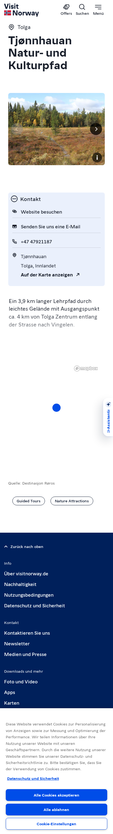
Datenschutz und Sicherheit (34, 605)
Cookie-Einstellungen (56, 823)
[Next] (96, 129)
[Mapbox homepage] (86, 368)
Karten (11, 702)
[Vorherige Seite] (17, 129)
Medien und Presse (25, 654)
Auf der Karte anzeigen (47, 274)
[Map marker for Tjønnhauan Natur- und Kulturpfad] (56, 408)
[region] (56, 771)
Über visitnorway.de (26, 573)
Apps (9, 692)
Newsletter (17, 643)
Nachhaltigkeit (20, 584)
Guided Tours (29, 500)
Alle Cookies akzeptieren (56, 794)
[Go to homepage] (21, 10)
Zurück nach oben (26, 546)
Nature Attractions (72, 500)
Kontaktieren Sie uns (27, 632)
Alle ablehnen (56, 809)
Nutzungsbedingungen (28, 594)
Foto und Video (21, 681)
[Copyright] (97, 157)
